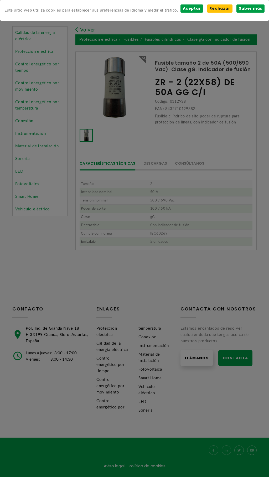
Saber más (250, 8)
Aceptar (192, 8)
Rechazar (219, 8)
